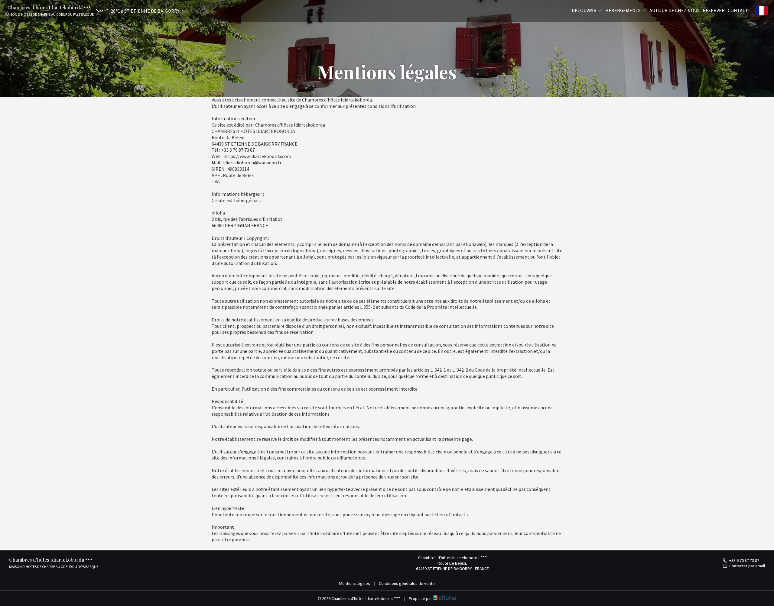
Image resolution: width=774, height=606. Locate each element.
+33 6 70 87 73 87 (744, 560)
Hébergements (623, 10)
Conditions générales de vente (407, 583)
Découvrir (584, 10)
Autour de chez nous (674, 10)
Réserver (714, 10)
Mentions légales (354, 583)
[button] (140, 11)
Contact (738, 10)
